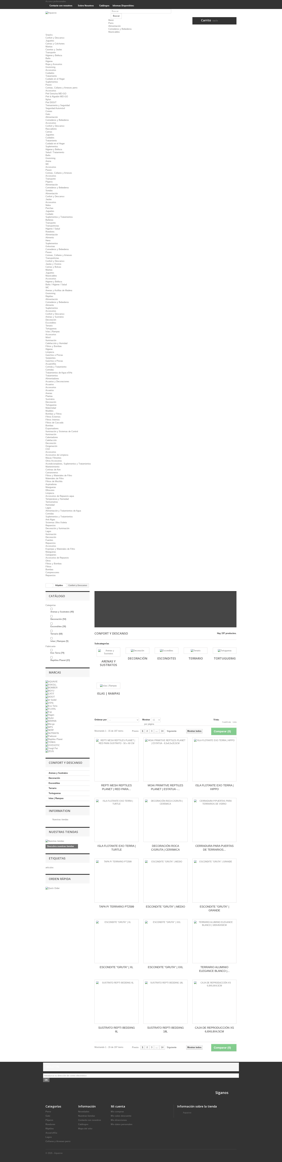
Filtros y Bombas (54, 346)
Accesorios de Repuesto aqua (60, 496)
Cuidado (49, 214)
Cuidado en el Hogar (55, 79)
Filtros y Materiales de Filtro (59, 475)
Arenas (49, 393)
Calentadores (52, 437)
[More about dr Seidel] (51, 700)
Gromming (50, 67)
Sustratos (50, 399)
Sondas (49, 190)
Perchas (49, 208)
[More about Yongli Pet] (52, 748)
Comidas (50, 370)
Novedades (83, 1111)
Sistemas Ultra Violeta (56, 522)
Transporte (51, 52)
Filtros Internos (53, 419)
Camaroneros (52, 472)
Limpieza (50, 352)
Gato (48, 114)
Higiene (49, 61)
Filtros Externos (53, 417)
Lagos (48, 508)
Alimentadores (52, 378)
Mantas (49, 46)
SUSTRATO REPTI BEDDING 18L (165, 1029)
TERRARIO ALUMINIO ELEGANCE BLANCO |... (214, 969)
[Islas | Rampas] (108, 686)
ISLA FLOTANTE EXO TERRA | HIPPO (214, 787)
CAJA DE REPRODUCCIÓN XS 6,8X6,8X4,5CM (214, 1029)
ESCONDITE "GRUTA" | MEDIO (165, 906)
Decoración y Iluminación (57, 528)
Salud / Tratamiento (55, 152)
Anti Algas (50, 519)
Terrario (49, 325)
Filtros (48, 566)
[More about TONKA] (50, 742)
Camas (49, 132)
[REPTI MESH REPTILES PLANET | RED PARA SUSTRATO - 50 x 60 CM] (116, 759)
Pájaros (49, 182)
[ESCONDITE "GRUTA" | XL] (116, 941)
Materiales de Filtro (55, 478)
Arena (48, 161)
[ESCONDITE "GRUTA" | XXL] (165, 941)
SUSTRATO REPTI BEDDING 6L (116, 1029)
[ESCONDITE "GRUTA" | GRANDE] (214, 880)
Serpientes (51, 358)
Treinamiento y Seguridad (58, 105)
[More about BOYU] (50, 690)
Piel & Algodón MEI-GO (57, 96)
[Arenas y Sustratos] (108, 652)
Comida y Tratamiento (56, 367)
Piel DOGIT (51, 102)
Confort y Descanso (55, 38)
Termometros (52, 502)
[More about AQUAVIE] (52, 681)
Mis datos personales (121, 1124)
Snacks (49, 35)
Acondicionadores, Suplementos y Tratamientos (68, 464)
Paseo (49, 85)
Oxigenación (51, 446)
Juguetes (50, 40)
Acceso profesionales (56, 1)
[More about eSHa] (49, 703)
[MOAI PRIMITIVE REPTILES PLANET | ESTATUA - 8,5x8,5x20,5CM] (165, 759)
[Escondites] (166, 651)
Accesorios (51, 70)
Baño (48, 58)
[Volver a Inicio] (49, 585)
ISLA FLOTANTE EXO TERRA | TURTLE (116, 847)
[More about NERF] (50, 730)
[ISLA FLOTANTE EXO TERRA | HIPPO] (214, 759)
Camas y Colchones (55, 43)
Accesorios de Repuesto (57, 558)
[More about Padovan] (51, 736)
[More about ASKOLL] (51, 684)
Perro (110, 23)
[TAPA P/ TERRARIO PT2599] (116, 880)
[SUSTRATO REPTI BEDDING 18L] (165, 1001)
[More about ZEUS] (50, 751)
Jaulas (49, 199)
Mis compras (117, 1111)
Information (59, 811)
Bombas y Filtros (54, 414)
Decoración (51, 320)
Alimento (50, 237)
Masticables (114, 32)
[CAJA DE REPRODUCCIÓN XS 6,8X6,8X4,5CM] (214, 1001)
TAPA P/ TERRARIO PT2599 (116, 906)
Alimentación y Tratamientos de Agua (63, 511)
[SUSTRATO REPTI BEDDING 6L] (116, 1001)
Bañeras (49, 220)
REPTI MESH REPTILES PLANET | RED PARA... (116, 787)
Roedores (50, 231)
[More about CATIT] (50, 693)
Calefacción (51, 440)
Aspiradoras (51, 484)
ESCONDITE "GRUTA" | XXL (165, 967)
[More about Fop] (49, 712)
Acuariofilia (51, 364)
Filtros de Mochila (54, 481)
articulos (50, 867)
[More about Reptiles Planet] (54, 739)
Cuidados (50, 73)
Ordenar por (100, 719)
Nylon (48, 99)
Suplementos (52, 82)
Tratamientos (52, 375)
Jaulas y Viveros (53, 264)
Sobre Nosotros (85, 5)
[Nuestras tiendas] (68, 841)
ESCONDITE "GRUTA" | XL (116, 967)
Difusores (50, 490)
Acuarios (50, 384)
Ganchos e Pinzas (54, 355)
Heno (48, 240)
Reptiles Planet (60, 660)
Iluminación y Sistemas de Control (62, 431)
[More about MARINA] (51, 721)
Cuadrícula (226, 722)
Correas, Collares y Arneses (59, 173)
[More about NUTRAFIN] (52, 733)
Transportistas (52, 226)
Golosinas (50, 246)
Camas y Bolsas (53, 267)
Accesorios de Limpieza (57, 455)
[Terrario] (195, 651)
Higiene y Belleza (54, 55)
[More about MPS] (49, 727)
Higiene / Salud (53, 229)
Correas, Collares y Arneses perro (61, 87)
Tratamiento (51, 76)
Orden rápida (60, 879)
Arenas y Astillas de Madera (59, 290)
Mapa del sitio (85, 1128)
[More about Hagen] (50, 715)
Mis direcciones (119, 1120)
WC (47, 164)
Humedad (50, 505)
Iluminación (51, 340)
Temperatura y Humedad (57, 499)
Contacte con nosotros (60, 5)
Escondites (51, 323)
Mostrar (146, 719)
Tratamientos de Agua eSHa (59, 372)
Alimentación (114, 26)
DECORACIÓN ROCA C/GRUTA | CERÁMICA (165, 847)
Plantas (49, 396)
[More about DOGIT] (50, 696)
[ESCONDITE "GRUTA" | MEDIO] (165, 880)
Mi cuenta (118, 1106)
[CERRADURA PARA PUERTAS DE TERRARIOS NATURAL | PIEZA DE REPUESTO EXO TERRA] (214, 820)
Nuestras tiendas (60, 819)
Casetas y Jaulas (54, 49)
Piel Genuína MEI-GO (56, 93)
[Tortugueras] (224, 651)
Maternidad (51, 408)
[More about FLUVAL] (51, 709)
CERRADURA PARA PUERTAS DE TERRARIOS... (214, 847)
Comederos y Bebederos (120, 29)
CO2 (48, 449)
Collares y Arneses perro (58, 1141)
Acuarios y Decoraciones (57, 381)
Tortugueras (51, 328)
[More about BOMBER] (51, 687)
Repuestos (51, 525)
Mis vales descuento (121, 1116)
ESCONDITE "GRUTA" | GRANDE (214, 908)
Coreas (49, 111)
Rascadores (51, 129)
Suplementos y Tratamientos (59, 217)
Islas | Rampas (53, 331)
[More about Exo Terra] (51, 706)
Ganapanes (51, 555)
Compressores (52, 572)
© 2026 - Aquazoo (54, 1153)
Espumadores (52, 428)
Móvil (48, 337)
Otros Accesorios (54, 461)
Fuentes (49, 540)
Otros (48, 560)
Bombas (49, 425)
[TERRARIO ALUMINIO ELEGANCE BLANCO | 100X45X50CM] (214, 941)
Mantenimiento (52, 466)
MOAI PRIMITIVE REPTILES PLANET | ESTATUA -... (165, 787)
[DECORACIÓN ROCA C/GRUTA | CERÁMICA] (165, 820)
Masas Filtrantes (53, 458)
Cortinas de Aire (53, 469)
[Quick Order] (53, 888)
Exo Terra (57, 653)
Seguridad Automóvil (55, 108)
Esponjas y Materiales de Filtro (60, 549)
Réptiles (49, 296)
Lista (234, 722)
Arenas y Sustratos (55, 317)
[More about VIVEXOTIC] (53, 745)
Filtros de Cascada (54, 422)
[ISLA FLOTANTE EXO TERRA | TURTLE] (116, 820)
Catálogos (104, 5)
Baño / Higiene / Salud (56, 284)
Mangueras (51, 487)
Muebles (50, 411)
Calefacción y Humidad (56, 343)
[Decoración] (137, 651)
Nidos (48, 205)
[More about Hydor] (50, 718)
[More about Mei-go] (50, 724)
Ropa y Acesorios (54, 64)
